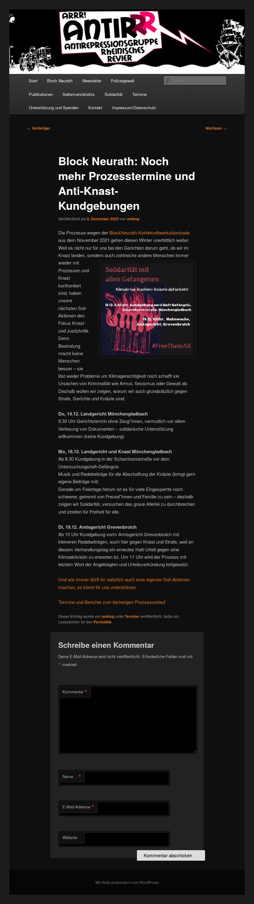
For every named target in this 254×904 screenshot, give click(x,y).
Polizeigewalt (122, 81)
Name (72, 776)
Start (33, 81)
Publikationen (41, 94)
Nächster (216, 128)
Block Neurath (59, 81)
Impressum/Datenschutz (134, 107)
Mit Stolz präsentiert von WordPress (127, 882)
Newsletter (91, 81)
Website (70, 837)
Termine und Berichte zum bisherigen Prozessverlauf (111, 602)
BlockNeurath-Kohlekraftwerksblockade (149, 232)
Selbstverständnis (79, 94)
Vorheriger (38, 128)
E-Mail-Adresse (78, 807)
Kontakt (95, 107)
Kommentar (75, 692)
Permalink (103, 622)
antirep (133, 219)
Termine (139, 94)
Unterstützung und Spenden (54, 107)
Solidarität (114, 94)
